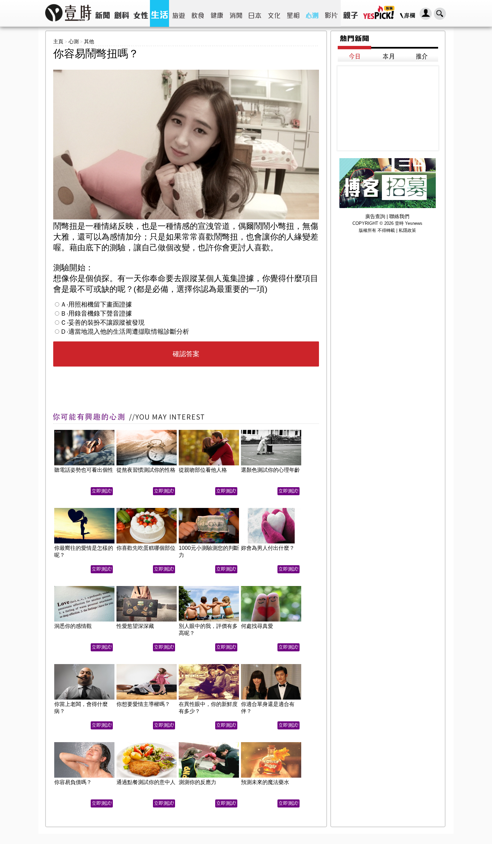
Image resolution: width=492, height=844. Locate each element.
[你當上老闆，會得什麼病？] (84, 666)
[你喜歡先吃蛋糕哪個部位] (146, 510)
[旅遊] (178, 13)
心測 (74, 41)
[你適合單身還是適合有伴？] (271, 666)
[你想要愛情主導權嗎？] (146, 666)
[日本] (254, 13)
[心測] (312, 13)
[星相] (293, 13)
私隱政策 (407, 230)
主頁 (58, 41)
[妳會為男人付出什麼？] (271, 510)
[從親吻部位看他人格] (209, 432)
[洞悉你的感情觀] (84, 588)
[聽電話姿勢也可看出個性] (84, 432)
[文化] (273, 13)
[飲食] (197, 13)
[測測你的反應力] (209, 744)
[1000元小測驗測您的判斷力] (209, 510)
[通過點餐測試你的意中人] (146, 744)
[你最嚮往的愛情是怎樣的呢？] (84, 510)
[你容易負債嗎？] (84, 744)
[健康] (216, 13)
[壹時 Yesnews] (68, 23)
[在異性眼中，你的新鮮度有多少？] (209, 666)
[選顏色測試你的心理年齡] (271, 432)
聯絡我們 (399, 216)
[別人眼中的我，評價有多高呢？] (209, 588)
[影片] (331, 13)
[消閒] (235, 13)
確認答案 (186, 354)
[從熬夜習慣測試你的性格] (146, 432)
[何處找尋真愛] (271, 588)
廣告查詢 (375, 216)
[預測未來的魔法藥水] (271, 744)
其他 (89, 41)
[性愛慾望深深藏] (146, 588)
